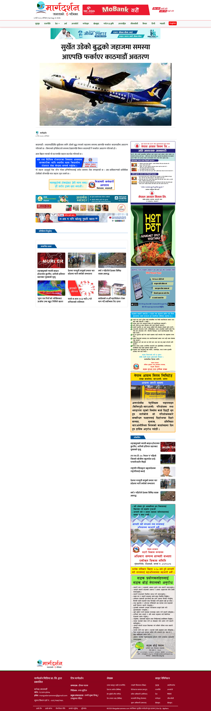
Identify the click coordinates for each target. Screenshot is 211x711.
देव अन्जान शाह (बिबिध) (114, 698)
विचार (145, 23)
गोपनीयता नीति (60, 708)
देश (156, 694)
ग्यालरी (162, 23)
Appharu (166, 708)
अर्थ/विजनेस (171, 685)
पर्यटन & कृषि (109, 23)
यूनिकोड (83, 708)
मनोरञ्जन (86, 23)
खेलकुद (96, 23)
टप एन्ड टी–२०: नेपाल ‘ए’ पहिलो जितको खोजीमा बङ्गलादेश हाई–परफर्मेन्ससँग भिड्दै (143, 459)
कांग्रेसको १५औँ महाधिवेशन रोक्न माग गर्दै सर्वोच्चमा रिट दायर (111, 300)
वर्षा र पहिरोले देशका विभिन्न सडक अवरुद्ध (109, 272)
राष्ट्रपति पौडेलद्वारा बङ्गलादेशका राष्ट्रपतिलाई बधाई (143, 469)
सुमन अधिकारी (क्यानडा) (138, 702)
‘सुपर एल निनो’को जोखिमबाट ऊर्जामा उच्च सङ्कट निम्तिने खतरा (50, 300)
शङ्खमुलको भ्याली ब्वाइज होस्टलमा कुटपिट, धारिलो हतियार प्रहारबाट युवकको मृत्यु (51, 274)
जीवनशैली (134, 23)
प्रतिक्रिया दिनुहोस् (45, 231)
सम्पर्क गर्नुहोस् (73, 708)
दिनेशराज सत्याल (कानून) (139, 689)
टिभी (153, 23)
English (173, 23)
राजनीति (47, 23)
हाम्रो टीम (39, 708)
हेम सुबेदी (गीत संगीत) (114, 694)
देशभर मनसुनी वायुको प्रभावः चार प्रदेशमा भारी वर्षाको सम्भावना (81, 272)
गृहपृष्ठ (37, 23)
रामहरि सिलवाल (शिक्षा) (138, 685)
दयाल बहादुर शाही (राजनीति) (116, 685)
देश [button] (56, 23)
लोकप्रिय (137, 437)
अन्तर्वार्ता (75, 23)
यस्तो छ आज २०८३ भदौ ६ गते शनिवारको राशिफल (80, 300)
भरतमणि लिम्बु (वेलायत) (138, 698)
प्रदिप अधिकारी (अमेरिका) (139, 694)
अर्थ (65, 23)
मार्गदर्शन (43, 133)
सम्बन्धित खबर (46, 246)
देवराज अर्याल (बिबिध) (114, 689)
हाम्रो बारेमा (48, 708)
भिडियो (169, 694)
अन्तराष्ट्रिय (122, 23)
